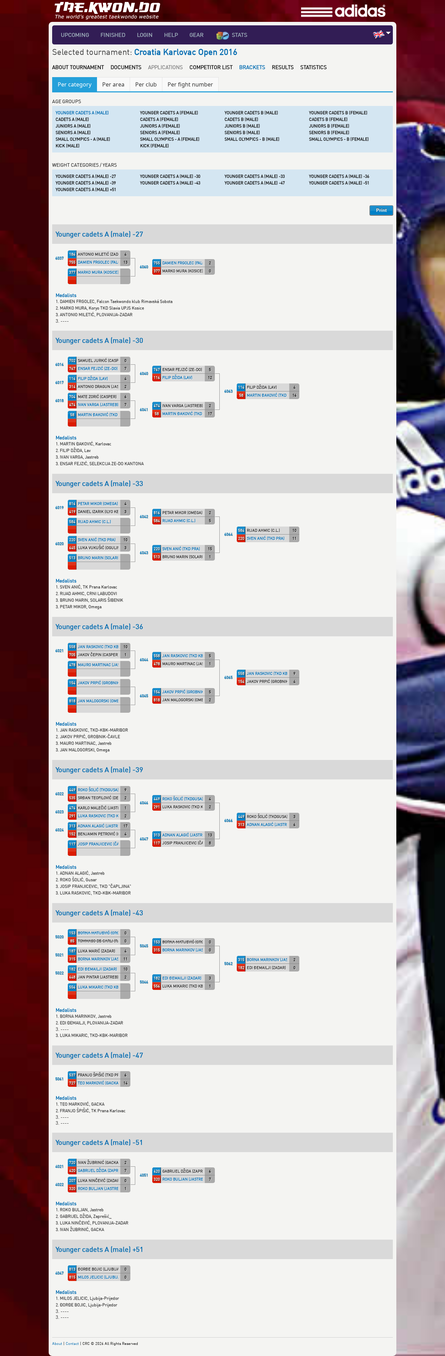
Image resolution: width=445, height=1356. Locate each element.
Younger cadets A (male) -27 (86, 176)
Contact (72, 1343)
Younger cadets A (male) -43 (170, 182)
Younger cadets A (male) (82, 112)
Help (171, 34)
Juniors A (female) (160, 126)
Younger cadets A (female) (169, 112)
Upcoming (75, 34)
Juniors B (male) (242, 126)
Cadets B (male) (241, 119)
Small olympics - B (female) (339, 139)
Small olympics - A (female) (170, 139)
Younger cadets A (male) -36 (339, 176)
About (57, 1343)
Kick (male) (68, 145)
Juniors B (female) (329, 126)
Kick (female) (154, 145)
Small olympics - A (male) (83, 139)
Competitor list (211, 67)
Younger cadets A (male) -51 (339, 182)
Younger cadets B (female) (338, 112)
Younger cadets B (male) (251, 112)
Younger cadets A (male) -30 (170, 176)
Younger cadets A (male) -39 (86, 182)
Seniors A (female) (160, 132)
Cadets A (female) (159, 119)
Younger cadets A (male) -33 (255, 176)
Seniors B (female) (329, 132)
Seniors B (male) (242, 132)
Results (283, 67)
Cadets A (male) (72, 119)
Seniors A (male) (73, 132)
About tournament (78, 67)
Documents (126, 67)
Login (145, 34)
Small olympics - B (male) (252, 139)
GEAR (196, 34)
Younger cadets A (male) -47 (255, 182)
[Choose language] (388, 33)
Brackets (252, 67)
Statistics (313, 67)
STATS (239, 34)
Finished (113, 34)
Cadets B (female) (328, 119)
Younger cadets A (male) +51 (86, 189)
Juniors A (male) (73, 126)
